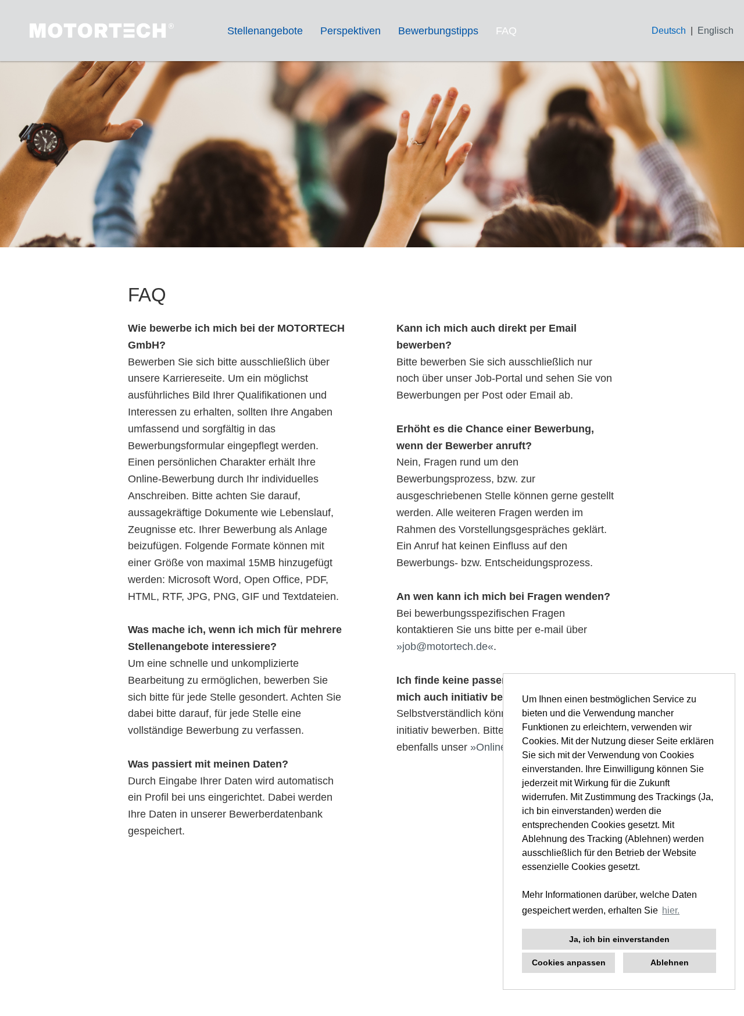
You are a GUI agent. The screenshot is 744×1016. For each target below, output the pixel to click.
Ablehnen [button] (669, 962)
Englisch (716, 30)
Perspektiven (350, 31)
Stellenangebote (265, 31)
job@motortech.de (445, 646)
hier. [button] (670, 910)
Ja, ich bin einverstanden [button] (619, 939)
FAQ (506, 31)
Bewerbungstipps (438, 31)
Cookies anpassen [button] (569, 962)
